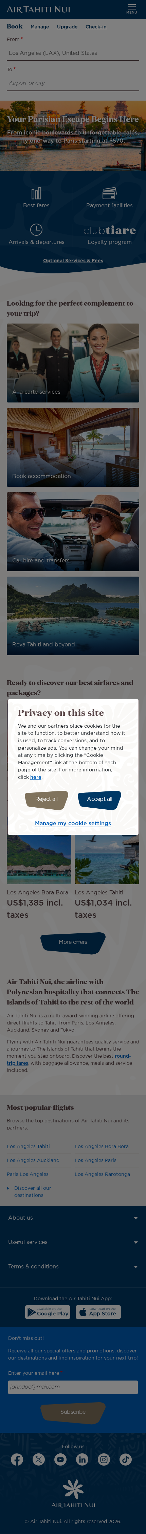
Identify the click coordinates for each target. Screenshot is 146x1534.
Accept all (99, 799)
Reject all (46, 799)
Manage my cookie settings (73, 823)
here (35, 777)
